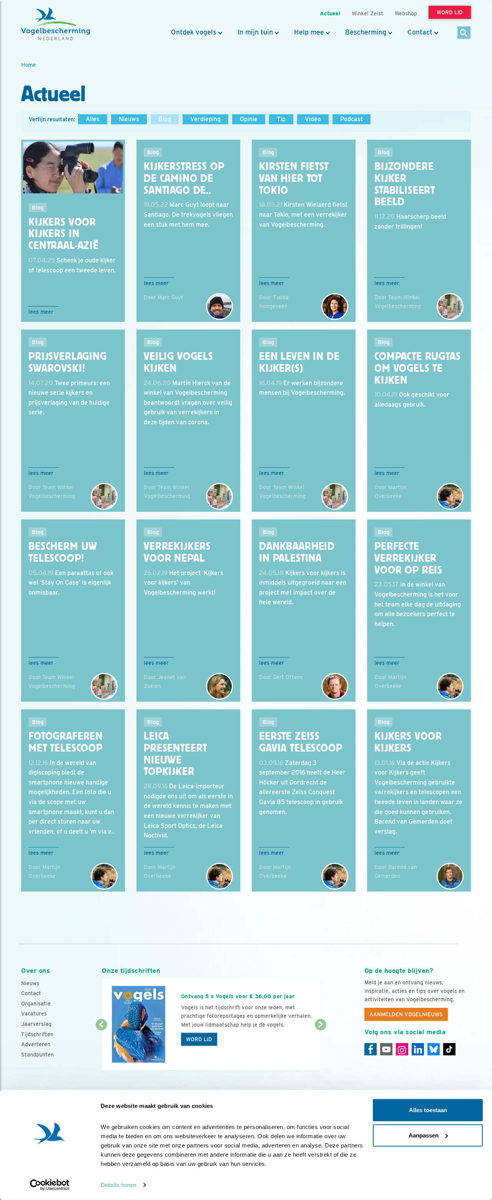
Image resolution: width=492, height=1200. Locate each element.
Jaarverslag (36, 1024)
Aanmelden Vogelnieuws (406, 1014)
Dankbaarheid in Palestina (297, 552)
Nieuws (129, 119)
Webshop (406, 13)
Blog (164, 119)
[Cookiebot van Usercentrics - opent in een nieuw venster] (49, 1185)
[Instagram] (402, 1049)
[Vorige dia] (101, 1048)
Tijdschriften (37, 1034)
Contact (419, 32)
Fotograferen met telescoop (65, 742)
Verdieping (205, 119)
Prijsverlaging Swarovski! (67, 362)
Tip (281, 119)
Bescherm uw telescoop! (62, 552)
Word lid (199, 1039)
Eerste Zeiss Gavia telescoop (300, 742)
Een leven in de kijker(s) (299, 362)
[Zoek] (464, 33)
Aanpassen (424, 1135)
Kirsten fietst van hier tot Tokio (294, 178)
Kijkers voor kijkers (408, 742)
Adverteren (35, 1044)
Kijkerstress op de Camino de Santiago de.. (184, 178)
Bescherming (365, 32)
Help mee (309, 32)
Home (28, 64)
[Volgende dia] (320, 1048)
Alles (93, 119)
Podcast (351, 119)
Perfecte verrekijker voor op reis (408, 558)
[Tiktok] (449, 1049)
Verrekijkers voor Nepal (177, 552)
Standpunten (37, 1055)
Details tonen (118, 1185)
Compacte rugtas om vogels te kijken (417, 368)
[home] (55, 24)
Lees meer (40, 312)
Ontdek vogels (193, 32)
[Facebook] (370, 1049)
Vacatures (34, 1013)
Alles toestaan (428, 1110)
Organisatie (36, 1004)
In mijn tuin (255, 32)
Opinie (249, 119)
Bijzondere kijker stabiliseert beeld (404, 184)
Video (313, 119)
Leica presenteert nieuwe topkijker (175, 753)
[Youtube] (386, 1049)
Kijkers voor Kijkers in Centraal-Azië (63, 234)
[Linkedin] (418, 1049)
